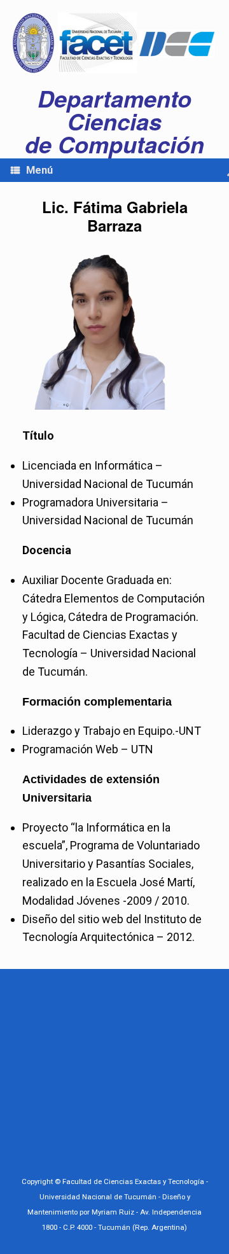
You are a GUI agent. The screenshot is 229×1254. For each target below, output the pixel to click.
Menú (39, 170)
